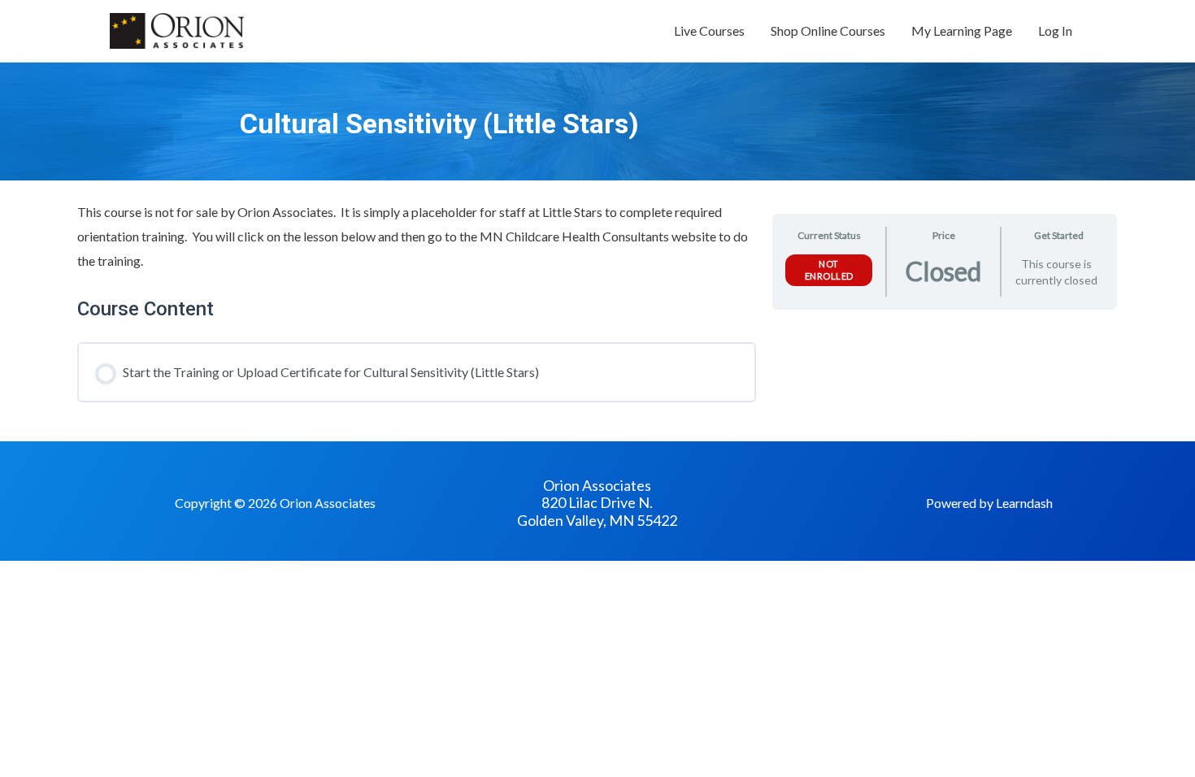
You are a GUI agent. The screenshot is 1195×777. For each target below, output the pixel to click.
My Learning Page (961, 30)
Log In (1055, 30)
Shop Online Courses (828, 30)
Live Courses (709, 30)
